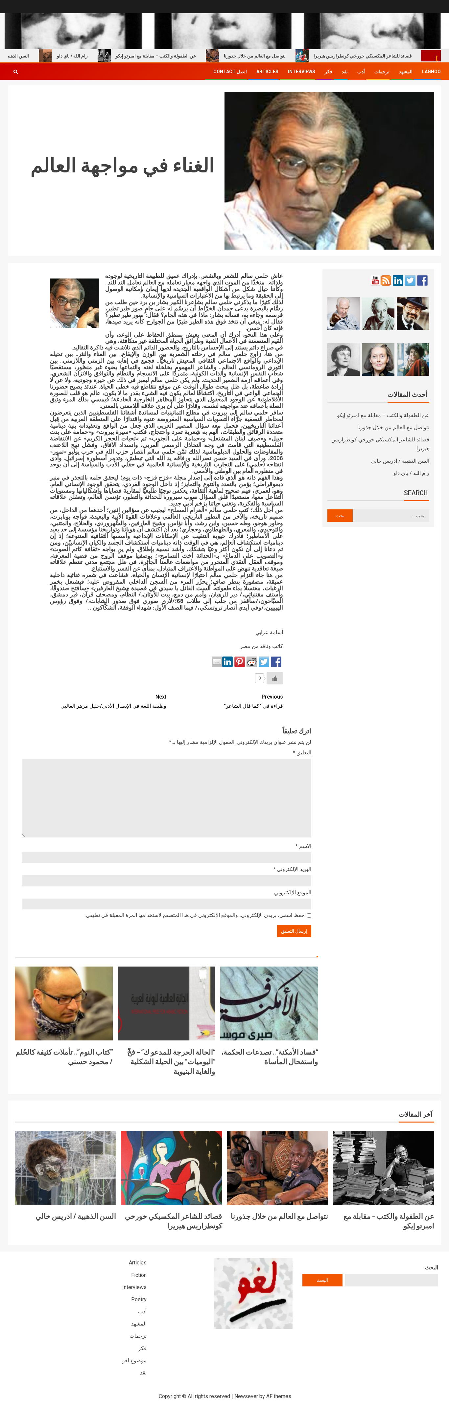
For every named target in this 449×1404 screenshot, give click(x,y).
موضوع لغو (134, 1360)
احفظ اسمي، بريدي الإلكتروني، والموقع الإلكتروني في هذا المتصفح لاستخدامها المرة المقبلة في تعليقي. (195, 915)
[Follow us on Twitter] (410, 280)
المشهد (406, 71)
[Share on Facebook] (276, 662)
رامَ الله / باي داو (98, 55)
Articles (267, 71)
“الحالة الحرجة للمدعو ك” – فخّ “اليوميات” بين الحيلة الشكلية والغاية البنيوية (171, 1061)
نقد (345, 71)
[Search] (16, 71)
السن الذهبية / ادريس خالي (400, 461)
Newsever (246, 1396)
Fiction (139, 1275)
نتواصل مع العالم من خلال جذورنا (281, 55)
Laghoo (431, 71)
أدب (361, 71)
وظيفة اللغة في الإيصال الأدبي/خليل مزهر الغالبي (113, 701)
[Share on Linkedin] (227, 662)
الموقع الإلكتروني (292, 892)
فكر (328, 71)
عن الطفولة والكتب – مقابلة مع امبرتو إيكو (182, 55)
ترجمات (382, 71)
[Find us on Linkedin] (398, 280)
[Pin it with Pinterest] (239, 662)
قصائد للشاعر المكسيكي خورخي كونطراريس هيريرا (389, 55)
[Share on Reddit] (252, 662)
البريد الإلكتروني (292, 869)
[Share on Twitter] (264, 662)
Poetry (139, 1299)
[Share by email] (217, 662)
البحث (431, 1267)
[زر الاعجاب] (275, 678)
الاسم (303, 846)
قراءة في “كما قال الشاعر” (253, 701)
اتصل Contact (230, 71)
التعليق (302, 752)
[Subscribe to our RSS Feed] (386, 280)
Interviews (301, 71)
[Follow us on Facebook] (422, 280)
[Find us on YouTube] (375, 280)
